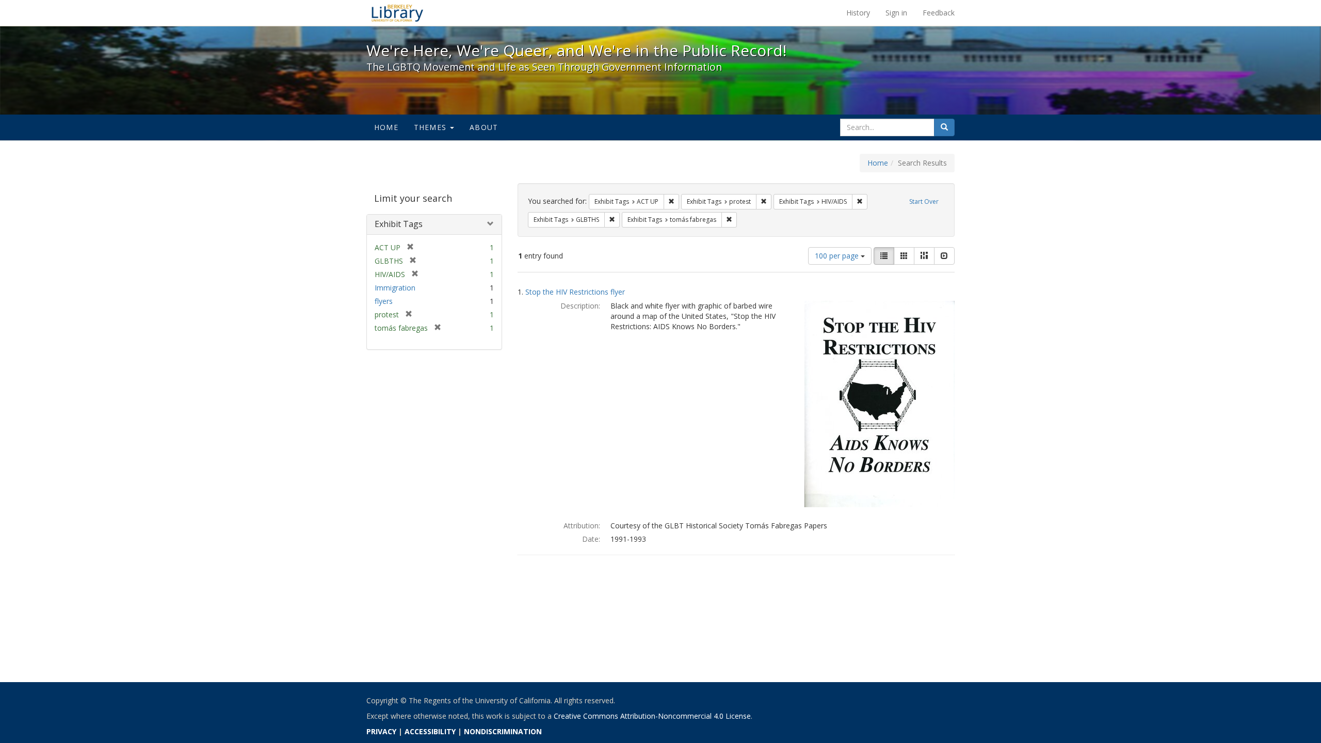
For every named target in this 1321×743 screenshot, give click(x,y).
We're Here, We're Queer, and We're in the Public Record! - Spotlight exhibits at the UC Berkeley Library (397, 13)
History (858, 13)
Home (386, 127)
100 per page (838, 256)
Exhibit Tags (399, 224)
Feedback (939, 13)
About (484, 127)
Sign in (896, 13)
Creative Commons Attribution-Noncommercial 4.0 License (652, 716)
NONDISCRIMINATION (503, 731)
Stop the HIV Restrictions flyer (575, 292)
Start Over (924, 201)
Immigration (395, 288)
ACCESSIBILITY (430, 731)
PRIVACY (381, 731)
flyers (384, 301)
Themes (431, 127)
